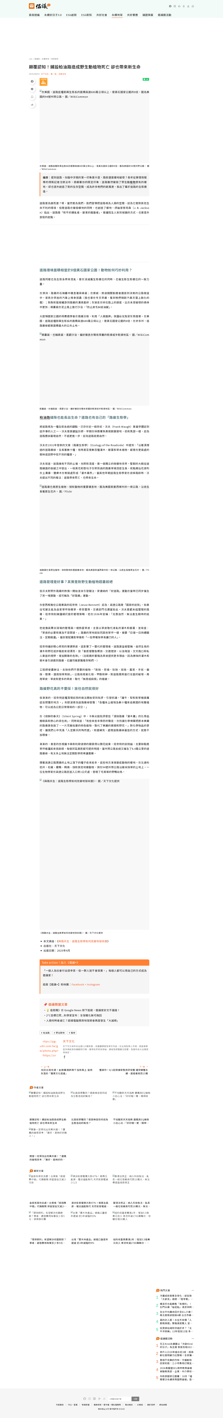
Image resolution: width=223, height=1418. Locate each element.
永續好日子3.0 (53, 15)
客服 (76, 1405)
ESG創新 (71, 15)
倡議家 (37, 59)
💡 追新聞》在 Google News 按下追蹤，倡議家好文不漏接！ (83, 1010)
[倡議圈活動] (193, 1338)
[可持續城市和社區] (43, 82)
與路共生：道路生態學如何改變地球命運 (82, 941)
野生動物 (60, 1032)
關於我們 (151, 1405)
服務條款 (98, 1405)
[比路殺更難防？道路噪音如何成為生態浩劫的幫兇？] (90, 1104)
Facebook (78, 984)
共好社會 (101, 15)
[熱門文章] (193, 1290)
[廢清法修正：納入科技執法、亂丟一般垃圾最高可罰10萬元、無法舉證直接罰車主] (132, 1187)
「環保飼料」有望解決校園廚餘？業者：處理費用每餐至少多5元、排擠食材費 (48, 1241)
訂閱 (135, 1399)
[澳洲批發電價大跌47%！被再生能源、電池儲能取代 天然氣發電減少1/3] (90, 1187)
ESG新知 (86, 15)
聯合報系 (129, 1405)
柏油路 (46, 1032)
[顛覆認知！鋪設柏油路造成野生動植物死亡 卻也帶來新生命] (48, 1104)
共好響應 (132, 15)
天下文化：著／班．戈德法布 (53, 74)
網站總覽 (163, 1405)
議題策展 (147, 15)
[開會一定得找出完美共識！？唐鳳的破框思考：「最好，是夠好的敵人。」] (48, 1141)
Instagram (93, 984)
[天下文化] (49, 1048)
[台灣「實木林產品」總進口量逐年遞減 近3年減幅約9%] (90, 1224)
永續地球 (117, 15)
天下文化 (69, 1041)
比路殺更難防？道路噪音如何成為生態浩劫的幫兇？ (89, 1121)
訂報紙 (140, 1405)
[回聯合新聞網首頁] (31, 6)
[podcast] (179, 6)
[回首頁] (39, 6)
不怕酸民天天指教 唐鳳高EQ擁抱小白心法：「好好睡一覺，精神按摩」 (131, 1121)
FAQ (70, 1405)
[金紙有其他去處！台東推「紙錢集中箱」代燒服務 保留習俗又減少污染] (48, 1187)
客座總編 (34, 15)
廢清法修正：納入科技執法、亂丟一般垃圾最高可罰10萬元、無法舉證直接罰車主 (131, 1204)
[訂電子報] (183, 6)
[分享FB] (32, 81)
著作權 (106, 1405)
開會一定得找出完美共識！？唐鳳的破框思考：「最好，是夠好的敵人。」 (48, 1157)
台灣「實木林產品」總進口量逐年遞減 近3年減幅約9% (89, 1241)
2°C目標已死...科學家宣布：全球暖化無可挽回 (74, 1015)
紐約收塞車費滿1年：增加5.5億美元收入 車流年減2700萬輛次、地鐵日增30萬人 (131, 1241)
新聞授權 (86, 1405)
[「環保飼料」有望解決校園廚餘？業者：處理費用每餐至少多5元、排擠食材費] (48, 1224)
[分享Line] (32, 89)
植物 (73, 1032)
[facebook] (170, 6)
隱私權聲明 (116, 1405)
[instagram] (174, 6)
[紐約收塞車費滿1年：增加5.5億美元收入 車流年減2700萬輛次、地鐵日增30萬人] (132, 1224)
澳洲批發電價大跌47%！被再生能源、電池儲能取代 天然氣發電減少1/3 (90, 1204)
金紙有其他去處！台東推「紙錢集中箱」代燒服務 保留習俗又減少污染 (48, 1204)
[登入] (188, 6)
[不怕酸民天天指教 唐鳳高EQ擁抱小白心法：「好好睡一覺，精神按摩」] (132, 1104)
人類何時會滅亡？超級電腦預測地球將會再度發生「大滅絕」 (82, 1020)
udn (30, 59)
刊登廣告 (60, 1405)
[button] (193, 6)
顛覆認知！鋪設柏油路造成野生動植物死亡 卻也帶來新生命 (48, 1121)
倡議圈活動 (164, 15)
